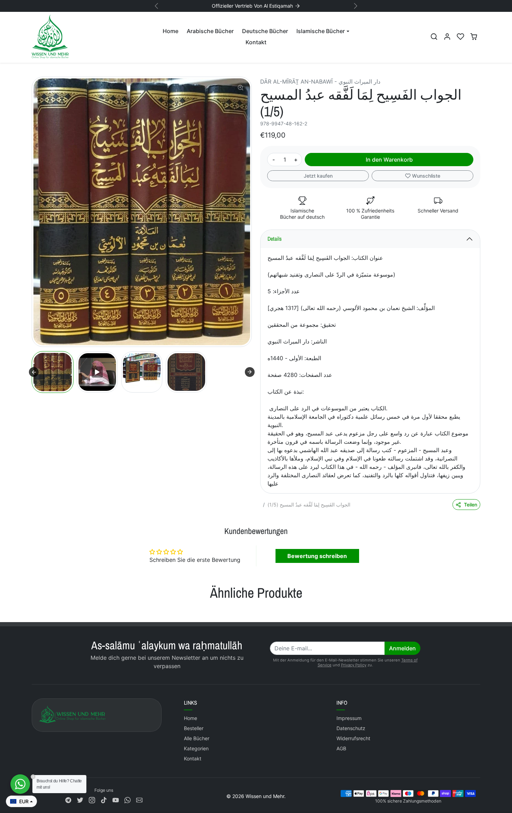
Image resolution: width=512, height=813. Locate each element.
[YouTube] (116, 799)
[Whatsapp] (127, 799)
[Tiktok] (104, 799)
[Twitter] (80, 799)
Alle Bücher (196, 738)
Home (170, 31)
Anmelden (402, 648)
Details (274, 238)
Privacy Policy (353, 665)
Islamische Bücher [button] (320, 31)
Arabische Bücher (210, 31)
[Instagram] (92, 799)
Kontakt (256, 42)
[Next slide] (250, 372)
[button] (434, 36)
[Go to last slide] (34, 372)
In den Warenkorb (389, 159)
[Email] (139, 799)
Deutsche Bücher (265, 31)
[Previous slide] (32, 611)
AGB (341, 748)
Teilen (470, 505)
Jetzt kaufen (318, 176)
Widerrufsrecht (353, 738)
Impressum (349, 718)
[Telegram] (68, 799)
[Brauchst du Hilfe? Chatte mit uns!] (20, 784)
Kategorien (196, 748)
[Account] (447, 36)
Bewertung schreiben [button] (317, 555)
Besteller (193, 728)
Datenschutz (350, 728)
